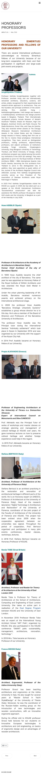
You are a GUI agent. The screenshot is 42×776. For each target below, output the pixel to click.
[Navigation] (40, 3)
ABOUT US (4, 32)
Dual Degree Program (30, 608)
